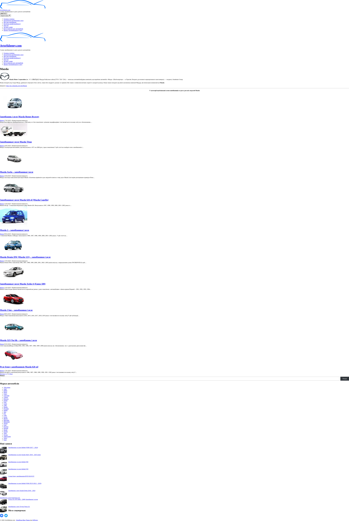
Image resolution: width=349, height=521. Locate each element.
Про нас (6, 25)
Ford (5, 402)
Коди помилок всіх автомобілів (13, 29)
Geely (5, 404)
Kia (5, 413)
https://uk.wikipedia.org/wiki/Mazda (16, 86)
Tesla (5, 433)
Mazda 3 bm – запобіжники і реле (16, 310)
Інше (5, 440)
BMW (5, 391)
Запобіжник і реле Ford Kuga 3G (10, 498)
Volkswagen (7, 436)
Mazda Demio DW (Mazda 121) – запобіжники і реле (25, 257)
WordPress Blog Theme (23, 520)
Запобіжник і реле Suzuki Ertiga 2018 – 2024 (21, 490)
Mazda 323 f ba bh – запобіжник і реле (18, 340)
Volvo (5, 438)
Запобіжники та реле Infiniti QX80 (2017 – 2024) (23, 447)
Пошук (2, 375)
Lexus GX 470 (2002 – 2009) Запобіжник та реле (23, 499)
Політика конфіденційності (12, 24)
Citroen (6, 397)
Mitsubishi (7, 422)
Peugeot (6, 427)
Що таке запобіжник (10, 22)
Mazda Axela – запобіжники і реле (16, 172)
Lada (5, 415)
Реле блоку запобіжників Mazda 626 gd (19, 367)
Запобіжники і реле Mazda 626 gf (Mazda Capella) (24, 200)
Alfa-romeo (7, 387)
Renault (6, 428)
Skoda (5, 430)
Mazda (2, 120)
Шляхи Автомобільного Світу (13, 30)
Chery (5, 394)
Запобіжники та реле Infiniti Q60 (18, 462)
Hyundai (6, 409)
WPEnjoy (35, 520)
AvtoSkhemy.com (5, 10)
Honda (6, 407)
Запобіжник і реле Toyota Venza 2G (19, 506)
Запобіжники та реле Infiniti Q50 (18, 469)
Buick (5, 392)
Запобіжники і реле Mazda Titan (16, 142)
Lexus (5, 417)
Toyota (6, 435)
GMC (5, 405)
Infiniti (5, 410)
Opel (5, 425)
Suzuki (6, 431)
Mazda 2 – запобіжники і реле (14, 230)
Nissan (6, 423)
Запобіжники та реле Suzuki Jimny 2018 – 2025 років (24, 454)
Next (11, 374)
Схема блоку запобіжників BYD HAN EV (21, 476)
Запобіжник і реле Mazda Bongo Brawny (19, 116)
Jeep (5, 412)
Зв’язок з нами (8, 27)
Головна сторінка (9, 19)
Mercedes (6, 420)
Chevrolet (6, 395)
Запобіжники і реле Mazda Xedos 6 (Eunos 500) (22, 284)
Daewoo (6, 399)
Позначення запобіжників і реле (13, 20)
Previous (2, 374)
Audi (5, 389)
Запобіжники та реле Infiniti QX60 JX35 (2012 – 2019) (24, 483)
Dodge (6, 400)
